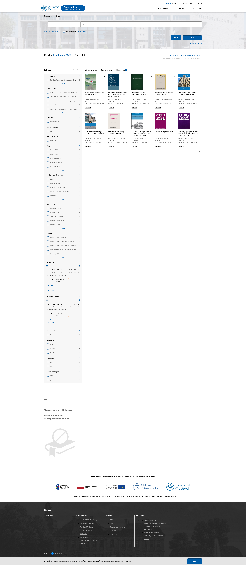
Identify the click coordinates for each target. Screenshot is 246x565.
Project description (150, 520)
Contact (146, 539)
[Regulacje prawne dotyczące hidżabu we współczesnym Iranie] (93, 121)
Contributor (114, 534)
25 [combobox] (111, 70)
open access (82, 32)
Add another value (52, 31)
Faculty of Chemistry (87, 523)
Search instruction (195, 43)
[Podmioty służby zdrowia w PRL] (163, 121)
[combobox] (64, 24)
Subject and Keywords (117, 527)
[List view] (126, 70)
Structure (88, 107)
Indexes (180, 8)
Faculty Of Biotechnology (88, 520)
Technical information (151, 533)
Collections (163, 8)
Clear (176, 38)
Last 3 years (50, 288)
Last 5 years (50, 290)
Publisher (113, 531)
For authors (148, 530)
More (63, 84)
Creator (112, 523)
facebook (58, 553)
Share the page (187, 4)
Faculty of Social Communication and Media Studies (89, 541)
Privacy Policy (127, 561)
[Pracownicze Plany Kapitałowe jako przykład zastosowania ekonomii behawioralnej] (116, 82)
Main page (49, 515)
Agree (194, 561)
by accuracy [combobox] (93, 70)
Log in (199, 4)
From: (49, 270)
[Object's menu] (104, 76)
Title (111, 520)
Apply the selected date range (58, 280)
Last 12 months (51, 285)
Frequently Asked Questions (153, 536)
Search (192, 38)
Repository (197, 8)
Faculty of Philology (86, 527)
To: (67, 270)
